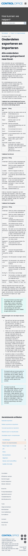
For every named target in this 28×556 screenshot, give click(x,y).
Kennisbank (5, 33)
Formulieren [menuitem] (4, 514)
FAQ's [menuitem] (4, 452)
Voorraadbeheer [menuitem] (6, 512)
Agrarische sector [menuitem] (6, 494)
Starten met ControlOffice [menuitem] (9, 461)
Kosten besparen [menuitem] (6, 481)
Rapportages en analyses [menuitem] (9, 446)
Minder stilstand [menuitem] (5, 484)
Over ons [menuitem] (4, 525)
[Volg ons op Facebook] (22, 536)
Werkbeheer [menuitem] (5, 509)
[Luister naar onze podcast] (25, 539)
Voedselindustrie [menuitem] (6, 497)
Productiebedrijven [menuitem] (6, 492)
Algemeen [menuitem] (5, 458)
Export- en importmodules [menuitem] (9, 443)
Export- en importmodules (18, 33)
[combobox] (13, 23)
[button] (25, 439)
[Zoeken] (25, 23)
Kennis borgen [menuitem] (5, 479)
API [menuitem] (3, 449)
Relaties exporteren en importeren (10, 424)
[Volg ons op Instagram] (22, 539)
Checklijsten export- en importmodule (11, 435)
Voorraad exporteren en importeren (10, 428)
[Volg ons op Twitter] (25, 536)
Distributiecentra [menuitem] (6, 499)
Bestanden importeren (7, 420)
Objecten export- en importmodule (10, 431)
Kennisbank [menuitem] (4, 522)
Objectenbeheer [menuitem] (6, 507)
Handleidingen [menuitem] (6, 440)
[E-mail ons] (25, 542)
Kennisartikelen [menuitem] (6, 455)
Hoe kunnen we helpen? (10, 18)
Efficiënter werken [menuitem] (6, 476)
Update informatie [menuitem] (7, 464)
